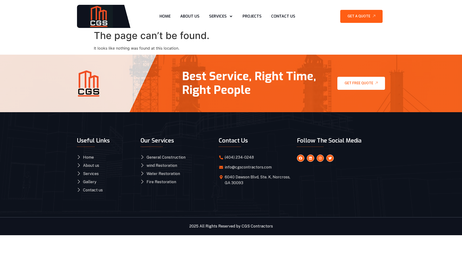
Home (165, 16)
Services (218, 16)
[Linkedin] (310, 158)
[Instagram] (320, 158)
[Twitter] (330, 158)
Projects (252, 16)
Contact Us (283, 16)
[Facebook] (300, 158)
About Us (189, 16)
